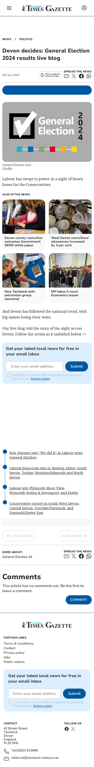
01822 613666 (27, 751)
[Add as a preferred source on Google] (50, 75)
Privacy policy (14, 653)
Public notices (14, 662)
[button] (9, 8)
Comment (78, 600)
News (6, 39)
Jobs (7, 657)
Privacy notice (40, 378)
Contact (9, 648)
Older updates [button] (71, 535)
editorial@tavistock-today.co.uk (34, 758)
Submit (76, 366)
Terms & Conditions (19, 643)
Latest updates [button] (22, 535)
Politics (25, 39)
